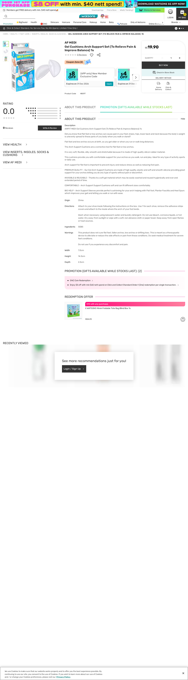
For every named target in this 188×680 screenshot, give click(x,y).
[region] (94, 673)
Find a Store (111, 10)
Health (34, 22)
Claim (109, 84)
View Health (12, 144)
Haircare (66, 22)
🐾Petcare (122, 24)
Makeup (93, 22)
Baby (111, 22)
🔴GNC (43, 24)
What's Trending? (126, 10)
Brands (174, 22)
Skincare (55, 22)
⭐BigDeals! (21, 22)
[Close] (183, 673)
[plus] (179, 57)
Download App (97, 10)
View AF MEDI (12, 162)
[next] (162, 22)
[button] (182, 14)
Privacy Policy (63, 677)
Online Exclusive (156, 24)
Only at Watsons (138, 22)
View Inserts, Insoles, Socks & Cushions (26, 154)
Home (103, 22)
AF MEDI (70, 42)
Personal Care (79, 22)
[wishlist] (91, 55)
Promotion (8, 24)
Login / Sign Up (72, 368)
